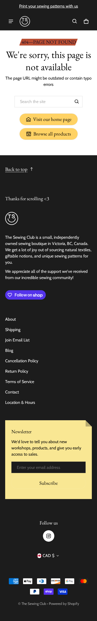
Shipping (12, 329)
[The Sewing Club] (25, 21)
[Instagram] (48, 536)
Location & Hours (20, 402)
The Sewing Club (33, 603)
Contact (12, 392)
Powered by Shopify (64, 603)
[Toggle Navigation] (11, 21)
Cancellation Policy (21, 360)
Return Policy (16, 371)
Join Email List (17, 340)
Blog (9, 350)
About (10, 319)
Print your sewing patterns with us (48, 6)
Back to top (16, 169)
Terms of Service (19, 381)
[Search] (77, 101)
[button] (74, 21)
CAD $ (48, 555)
